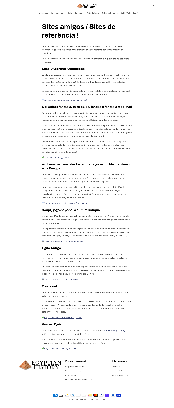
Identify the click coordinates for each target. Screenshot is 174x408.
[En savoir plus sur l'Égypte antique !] (61, 279)
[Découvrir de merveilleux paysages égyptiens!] (60, 349)
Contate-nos (70, 375)
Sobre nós (116, 367)
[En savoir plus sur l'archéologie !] (64, 100)
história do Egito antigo (114, 331)
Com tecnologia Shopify (96, 399)
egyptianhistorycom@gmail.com (79, 379)
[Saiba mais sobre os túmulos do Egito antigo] (62, 317)
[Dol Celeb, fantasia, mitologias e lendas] (55, 158)
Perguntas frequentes (74, 367)
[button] (21, 6)
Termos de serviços (120, 375)
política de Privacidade (122, 371)
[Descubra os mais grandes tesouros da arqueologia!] (65, 203)
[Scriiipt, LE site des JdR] (62, 241)
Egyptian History (81, 399)
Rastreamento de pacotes (76, 371)
